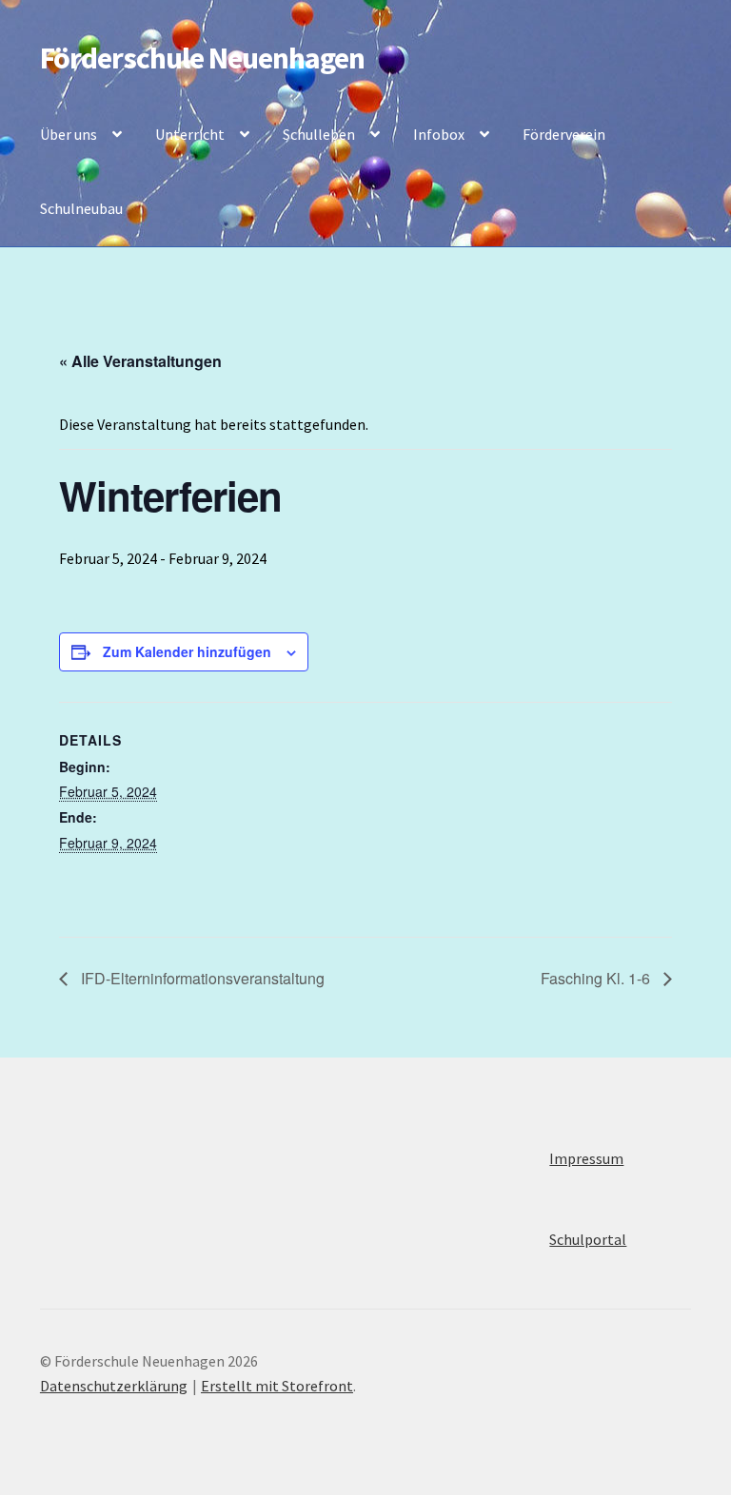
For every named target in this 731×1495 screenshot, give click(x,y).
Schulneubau (81, 208)
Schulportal (587, 1239)
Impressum (586, 1158)
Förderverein (564, 134)
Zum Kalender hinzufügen (187, 651)
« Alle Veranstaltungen (140, 361)
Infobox (438, 134)
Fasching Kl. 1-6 (597, 978)
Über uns (68, 134)
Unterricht (190, 134)
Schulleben (319, 134)
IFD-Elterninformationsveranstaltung (201, 978)
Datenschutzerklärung (114, 1385)
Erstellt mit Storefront (277, 1385)
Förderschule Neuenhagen (202, 58)
